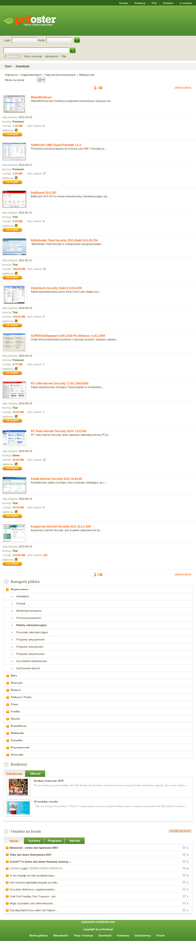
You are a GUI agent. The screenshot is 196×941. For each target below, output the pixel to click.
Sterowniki (17, 754)
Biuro (14, 675)
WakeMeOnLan (41, 97)
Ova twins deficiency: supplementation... (33, 889)
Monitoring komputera (28, 610)
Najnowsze (11, 74)
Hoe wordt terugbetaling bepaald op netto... (34, 882)
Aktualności (60, 935)
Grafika (15, 711)
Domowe (16, 689)
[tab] (98, 589)
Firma (14, 704)
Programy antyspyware (30, 646)
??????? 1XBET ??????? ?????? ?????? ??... (37, 868)
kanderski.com (106, 921)
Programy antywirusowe (30, 653)
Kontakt (123, 3)
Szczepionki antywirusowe (31, 661)
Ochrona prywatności (28, 617)
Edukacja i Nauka (21, 697)
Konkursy (19, 764)
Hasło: (41, 40)
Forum (160, 935)
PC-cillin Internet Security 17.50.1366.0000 (59, 383)
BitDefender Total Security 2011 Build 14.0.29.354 (64, 240)
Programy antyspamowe (30, 639)
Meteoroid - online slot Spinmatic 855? (34, 847)
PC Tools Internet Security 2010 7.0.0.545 (59, 431)
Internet (15, 718)
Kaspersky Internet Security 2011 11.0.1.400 (61, 526)
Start (8, 66)
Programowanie (20, 747)
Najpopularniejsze (31, 74)
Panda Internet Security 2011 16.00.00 (56, 479)
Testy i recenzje (83, 935)
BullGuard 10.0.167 (44, 192)
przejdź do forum (180, 831)
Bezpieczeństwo (19, 589)
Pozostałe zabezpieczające (32, 632)
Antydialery (22, 596)
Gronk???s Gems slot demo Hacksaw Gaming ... (40, 861)
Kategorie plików (25, 581)
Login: (7, 40)
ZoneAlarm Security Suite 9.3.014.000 (56, 288)
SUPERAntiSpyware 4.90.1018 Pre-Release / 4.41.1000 (68, 335)
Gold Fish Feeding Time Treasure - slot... (34, 896)
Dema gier (17, 682)
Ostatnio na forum (26, 831)
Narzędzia (16, 740)
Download (104, 935)
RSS (154, 3)
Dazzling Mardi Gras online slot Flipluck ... (34, 910)
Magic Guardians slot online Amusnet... (32, 903)
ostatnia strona (183, 87)
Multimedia (17, 733)
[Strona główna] (29, 20)
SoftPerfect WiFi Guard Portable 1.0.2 (56, 145)
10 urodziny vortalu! (46, 801)
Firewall (20, 603)
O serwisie (186, 3)
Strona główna (38, 935)
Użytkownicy (143, 935)
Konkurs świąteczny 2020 (49, 780)
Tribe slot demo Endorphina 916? (31, 854)
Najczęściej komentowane (60, 74)
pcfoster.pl (106, 929)
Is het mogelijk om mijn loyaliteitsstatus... (33, 875)
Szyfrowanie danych (28, 668)
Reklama (168, 3)
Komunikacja (19, 725)
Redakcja (139, 3)
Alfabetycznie (86, 74)
